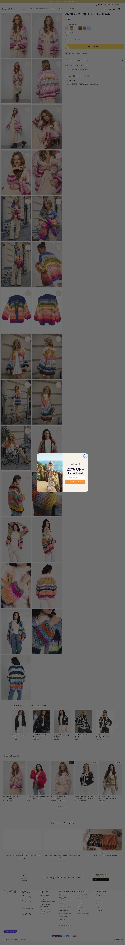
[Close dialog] (85, 456)
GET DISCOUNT (75, 482)
